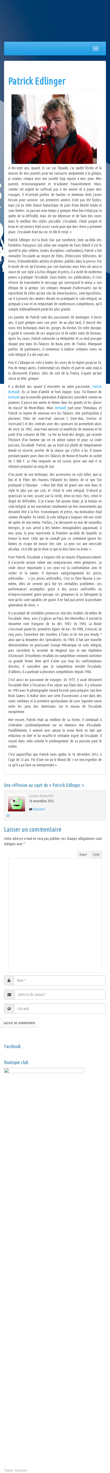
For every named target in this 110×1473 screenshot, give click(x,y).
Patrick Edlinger (36, 80)
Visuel (83, 854)
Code (96, 854)
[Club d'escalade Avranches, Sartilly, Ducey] (24, 22)
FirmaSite (21, 1470)
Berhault (14, 397)
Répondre (39, 809)
